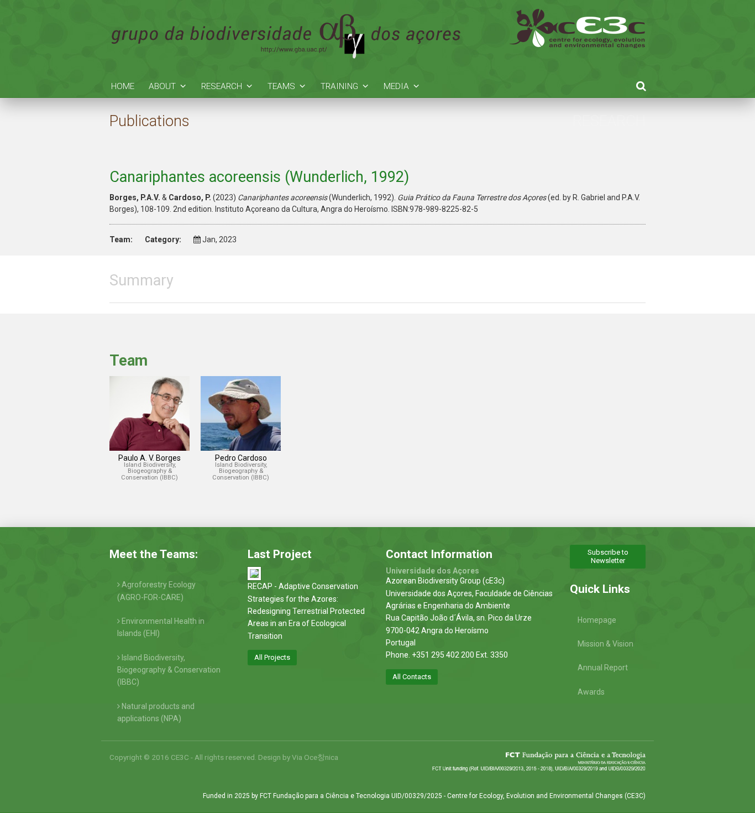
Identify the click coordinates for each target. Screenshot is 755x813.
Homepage (597, 620)
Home (122, 86)
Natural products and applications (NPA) (156, 712)
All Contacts (411, 677)
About (162, 86)
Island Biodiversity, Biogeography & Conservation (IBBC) (169, 670)
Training (339, 86)
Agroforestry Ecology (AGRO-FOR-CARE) (156, 590)
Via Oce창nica (315, 757)
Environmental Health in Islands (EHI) (161, 627)
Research (221, 86)
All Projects (272, 657)
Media (396, 86)
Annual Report (603, 667)
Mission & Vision (605, 643)
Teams (281, 86)
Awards (591, 691)
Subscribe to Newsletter (608, 556)
